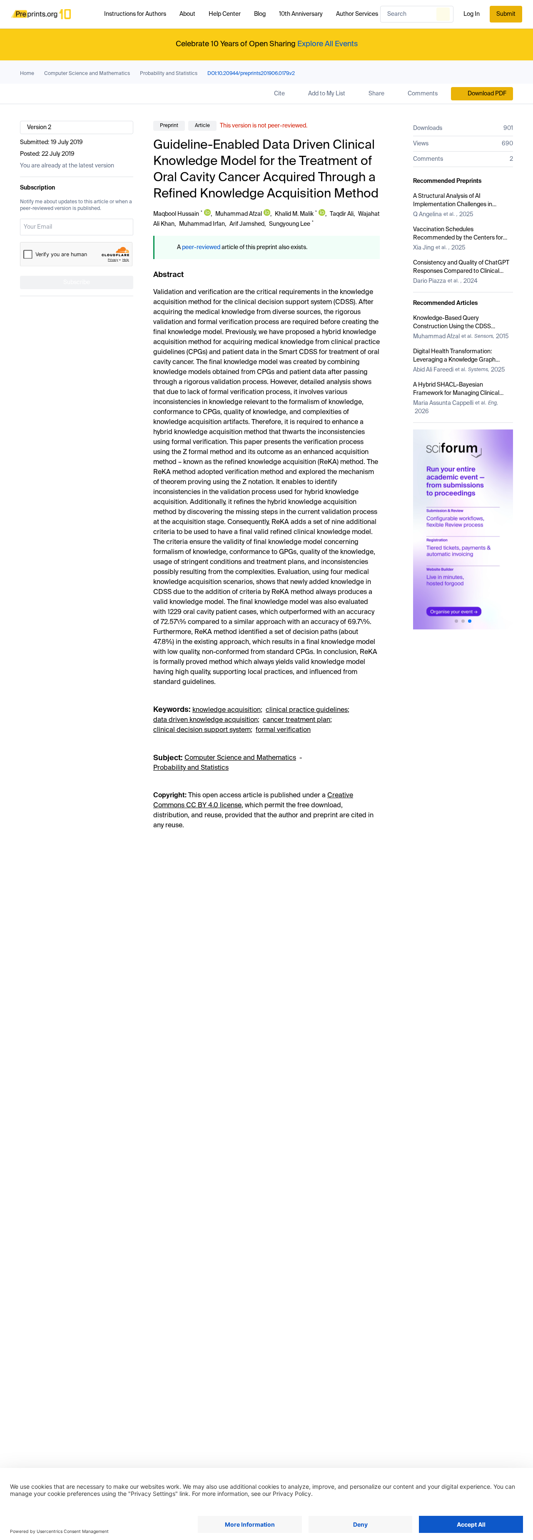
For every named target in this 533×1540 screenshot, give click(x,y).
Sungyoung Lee (289, 224)
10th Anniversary (301, 14)
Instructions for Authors (135, 14)
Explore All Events (327, 44)
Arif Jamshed (246, 224)
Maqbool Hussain (176, 214)
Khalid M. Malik (294, 214)
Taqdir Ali (342, 214)
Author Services (357, 14)
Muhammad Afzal (238, 214)
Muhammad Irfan (202, 224)
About (187, 14)
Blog (260, 14)
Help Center (225, 14)
